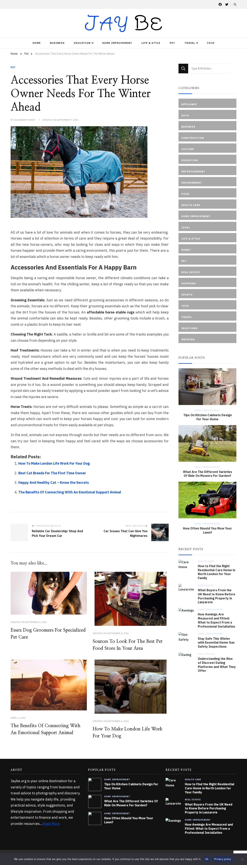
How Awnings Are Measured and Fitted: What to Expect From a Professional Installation (216, 620)
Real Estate (206, 585)
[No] (242, 859)
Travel (189, 43)
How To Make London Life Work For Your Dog (54, 463)
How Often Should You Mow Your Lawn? (207, 530)
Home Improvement (117, 43)
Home (37, 43)
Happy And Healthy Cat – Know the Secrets (53, 482)
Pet (172, 43)
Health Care (206, 561)
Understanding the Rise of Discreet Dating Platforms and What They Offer (217, 665)
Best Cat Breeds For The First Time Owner (52, 473)
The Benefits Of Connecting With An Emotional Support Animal (69, 492)
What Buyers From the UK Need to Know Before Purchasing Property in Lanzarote (216, 596)
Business (57, 43)
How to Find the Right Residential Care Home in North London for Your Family (216, 572)
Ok (207, 859)
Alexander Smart (25, 119)
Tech (210, 43)
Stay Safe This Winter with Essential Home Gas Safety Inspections (216, 643)
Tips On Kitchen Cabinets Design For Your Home (207, 417)
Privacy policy (222, 859)
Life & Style (150, 43)
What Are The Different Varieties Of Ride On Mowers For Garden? (207, 474)
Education (82, 43)
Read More (51, 823)
